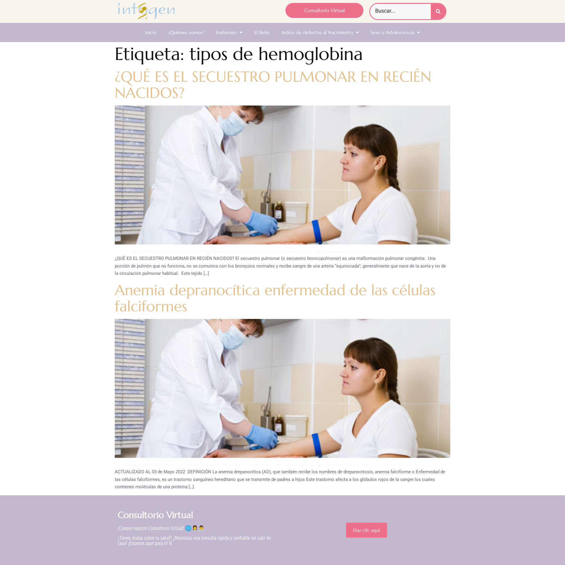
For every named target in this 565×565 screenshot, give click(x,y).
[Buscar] (438, 11)
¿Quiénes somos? (186, 32)
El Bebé (262, 32)
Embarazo (226, 32)
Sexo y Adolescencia (392, 32)
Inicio (151, 32)
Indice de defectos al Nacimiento (317, 32)
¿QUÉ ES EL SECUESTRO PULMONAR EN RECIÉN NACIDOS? (273, 84)
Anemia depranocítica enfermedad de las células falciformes (275, 298)
